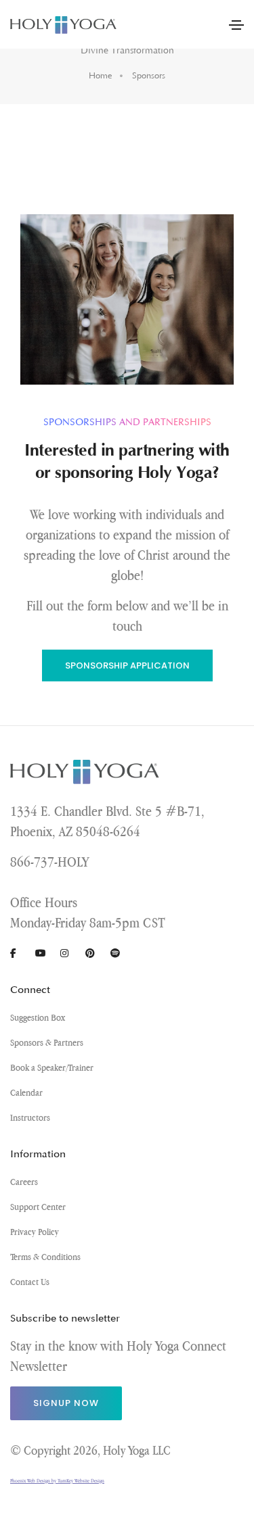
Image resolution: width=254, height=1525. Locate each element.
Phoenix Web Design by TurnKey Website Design (57, 1481)
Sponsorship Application (127, 665)
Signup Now (66, 1403)
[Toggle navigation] (236, 25)
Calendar (26, 1092)
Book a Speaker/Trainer (51, 1067)
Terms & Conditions (45, 1257)
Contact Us (29, 1282)
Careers (24, 1182)
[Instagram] (70, 953)
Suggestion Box (37, 1017)
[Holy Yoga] (63, 24)
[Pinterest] (95, 953)
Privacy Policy (34, 1232)
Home (100, 75)
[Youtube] (45, 953)
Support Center (38, 1207)
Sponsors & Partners (46, 1042)
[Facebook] (20, 953)
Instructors (30, 1117)
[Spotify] (120, 953)
